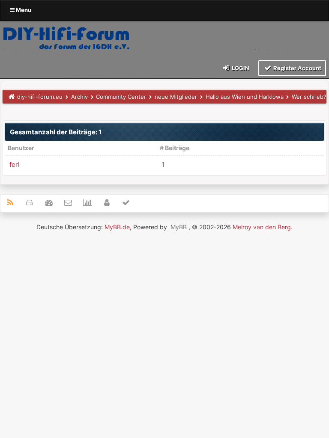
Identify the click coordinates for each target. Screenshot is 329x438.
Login (239, 68)
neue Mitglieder (176, 96)
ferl (14, 164)
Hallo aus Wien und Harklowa (245, 96)
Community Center (121, 96)
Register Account (296, 68)
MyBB (178, 227)
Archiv (79, 96)
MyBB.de (117, 227)
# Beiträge (174, 147)
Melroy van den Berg (262, 227)
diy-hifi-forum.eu (40, 96)
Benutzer (21, 147)
